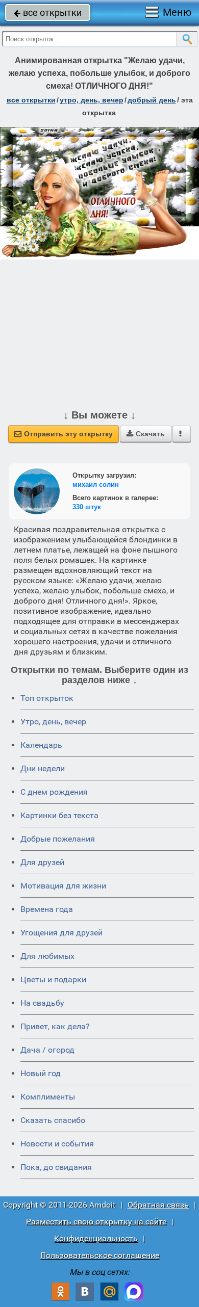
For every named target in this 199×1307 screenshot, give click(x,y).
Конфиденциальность (96, 1238)
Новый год (40, 1073)
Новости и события (57, 1143)
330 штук (86, 507)
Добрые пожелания (57, 839)
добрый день (152, 100)
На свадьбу (42, 1003)
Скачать (146, 434)
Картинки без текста (59, 815)
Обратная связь (158, 1205)
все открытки (48, 12)
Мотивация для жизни (63, 886)
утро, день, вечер (91, 100)
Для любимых (47, 956)
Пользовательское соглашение (99, 1255)
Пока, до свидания (56, 1167)
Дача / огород (47, 1050)
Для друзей (42, 862)
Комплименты (47, 1097)
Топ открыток (46, 698)
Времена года (46, 909)
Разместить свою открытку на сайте (96, 1221)
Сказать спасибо (52, 1120)
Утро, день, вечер (53, 721)
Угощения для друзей (61, 932)
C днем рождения (54, 792)
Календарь (41, 745)
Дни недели (42, 768)
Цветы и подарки (53, 979)
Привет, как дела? (55, 1026)
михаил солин (95, 484)
